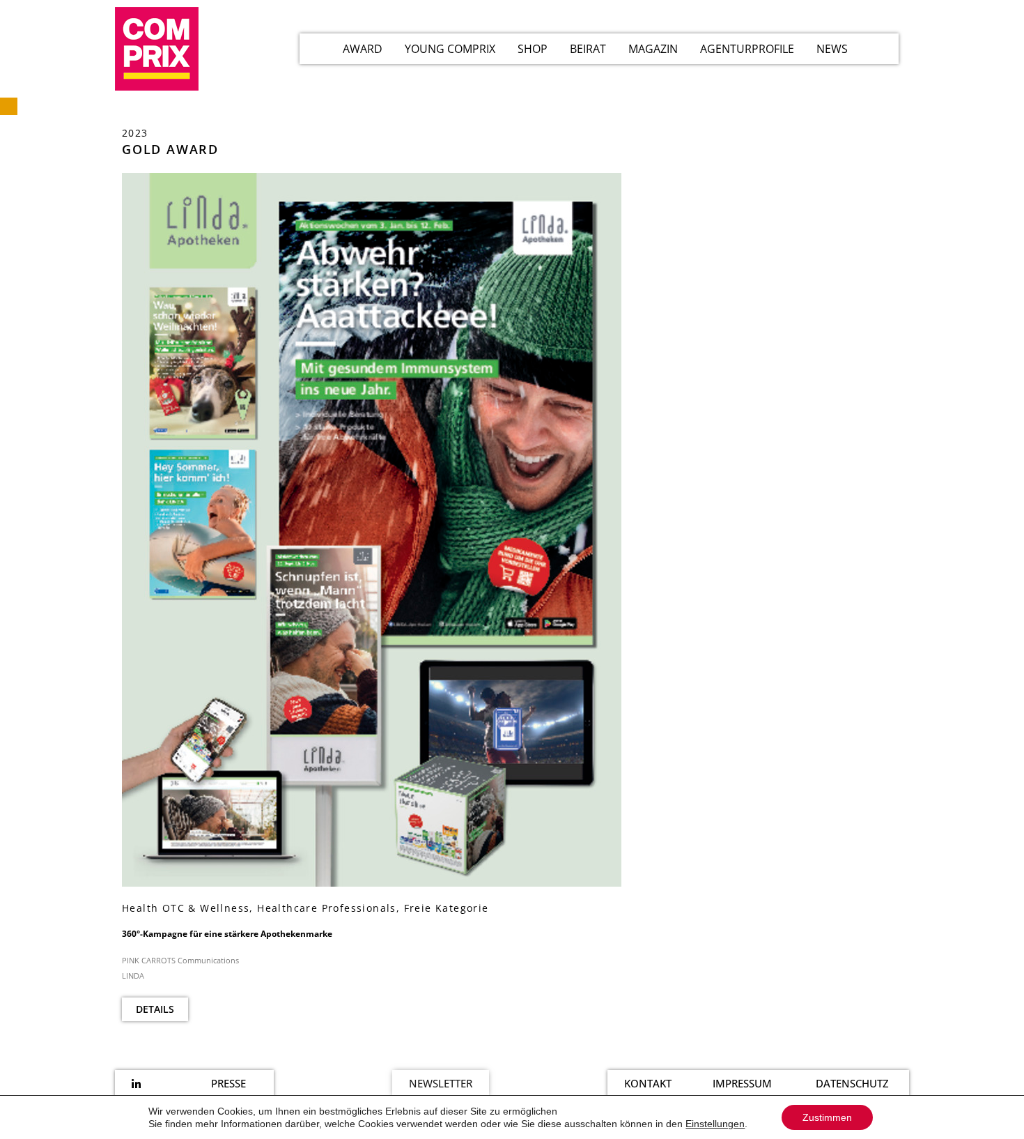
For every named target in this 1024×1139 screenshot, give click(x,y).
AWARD (362, 48)
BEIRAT (588, 48)
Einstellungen (715, 1123)
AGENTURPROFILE (747, 48)
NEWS (832, 48)
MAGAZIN (653, 48)
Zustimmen (827, 1117)
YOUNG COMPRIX (450, 48)
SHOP (533, 48)
